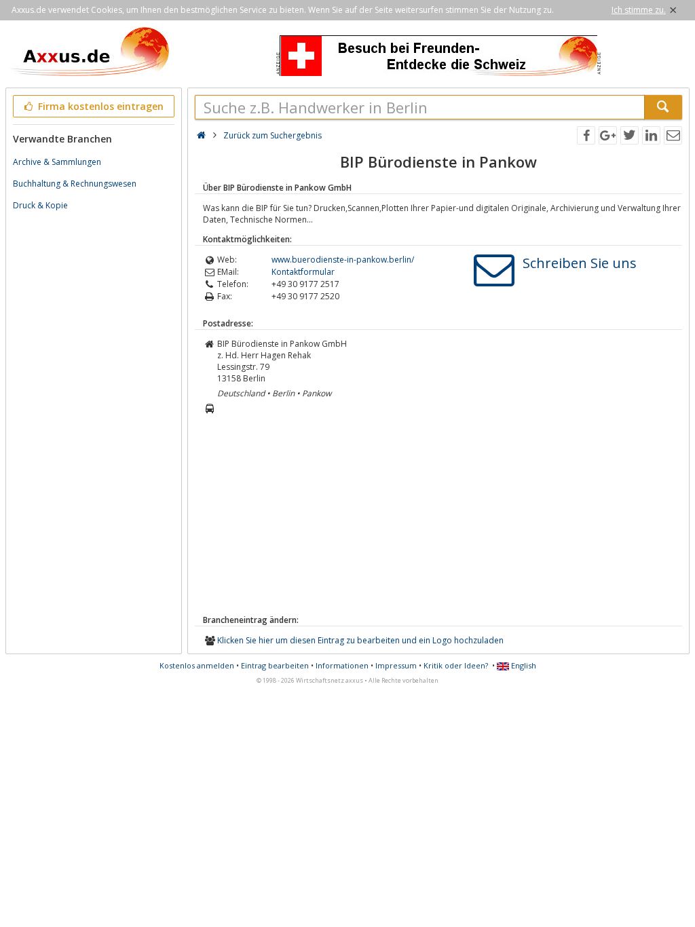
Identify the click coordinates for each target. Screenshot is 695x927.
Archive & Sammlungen (57, 162)
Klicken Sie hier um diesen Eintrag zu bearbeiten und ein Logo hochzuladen (360, 640)
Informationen (342, 665)
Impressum (396, 665)
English (522, 665)
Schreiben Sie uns (580, 263)
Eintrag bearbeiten (275, 665)
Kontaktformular (303, 272)
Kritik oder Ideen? (456, 665)
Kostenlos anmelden (196, 665)
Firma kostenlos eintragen (99, 106)
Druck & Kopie (40, 205)
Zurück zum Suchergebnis (272, 135)
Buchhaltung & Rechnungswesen (74, 183)
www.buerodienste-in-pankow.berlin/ (342, 259)
